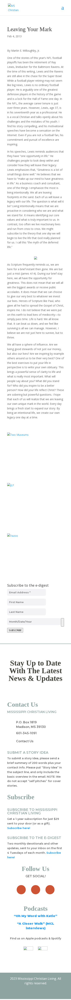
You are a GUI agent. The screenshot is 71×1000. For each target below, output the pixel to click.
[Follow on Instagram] (50, 889)
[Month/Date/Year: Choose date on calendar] (62, 622)
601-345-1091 (26, 733)
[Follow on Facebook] (21, 889)
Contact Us (25, 741)
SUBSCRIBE (15, 630)
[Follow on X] (35, 889)
